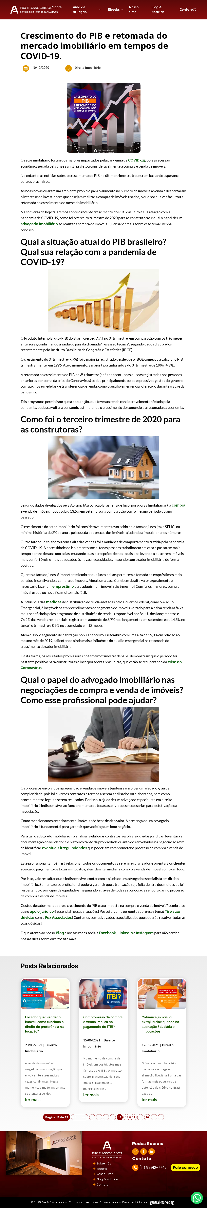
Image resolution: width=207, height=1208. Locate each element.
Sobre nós (56, 9)
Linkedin (125, 933)
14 (126, 1117)
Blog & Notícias (157, 9)
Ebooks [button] (114, 9)
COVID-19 (136, 160)
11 (106, 1117)
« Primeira (79, 1117)
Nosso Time (104, 1174)
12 (112, 1117)
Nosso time (134, 9)
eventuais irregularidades (64, 848)
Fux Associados (58, 917)
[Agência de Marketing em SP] (162, 1203)
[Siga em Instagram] (135, 1151)
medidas (53, 602)
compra (178, 505)
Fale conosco (185, 1167)
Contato (186, 9)
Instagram (144, 933)
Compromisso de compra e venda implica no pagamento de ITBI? (103, 1022)
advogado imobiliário (39, 224)
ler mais (32, 1099)
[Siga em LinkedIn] (151, 1151)
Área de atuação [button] (80, 9)
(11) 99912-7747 (153, 1167)
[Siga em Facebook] (143, 1151)
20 (147, 1117)
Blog (59, 933)
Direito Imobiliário (88, 67)
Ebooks (101, 1169)
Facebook (107, 933)
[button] (195, 10)
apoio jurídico (41, 911)
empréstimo (63, 586)
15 (133, 1117)
